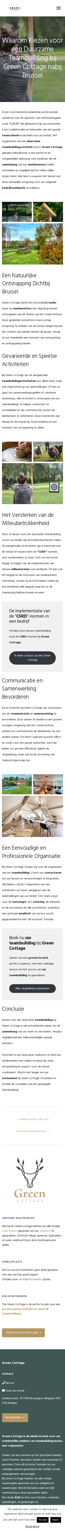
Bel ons (10, 1383)
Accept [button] (42, 1520)
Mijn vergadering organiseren (32, 988)
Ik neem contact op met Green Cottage (32, 658)
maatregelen (9, 1231)
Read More (32, 1527)
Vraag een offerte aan (22, 1333)
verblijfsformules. (30, 1279)
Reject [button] (56, 1520)
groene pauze (11, 1309)
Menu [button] (58, 8)
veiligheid (45, 1231)
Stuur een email (15, 1390)
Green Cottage (14, 8)
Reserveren (13, 1418)
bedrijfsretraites (33, 1309)
